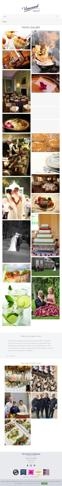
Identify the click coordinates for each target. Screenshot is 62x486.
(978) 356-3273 (31, 460)
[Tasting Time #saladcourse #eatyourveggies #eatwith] (18, 432)
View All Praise (11, 356)
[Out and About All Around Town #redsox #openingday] (18, 405)
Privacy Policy (25, 483)
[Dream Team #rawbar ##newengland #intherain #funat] (18, 379)
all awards (29, 477)
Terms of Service (35, 483)
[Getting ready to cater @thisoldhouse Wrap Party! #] (44, 405)
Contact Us (31, 462)
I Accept (44, 483)
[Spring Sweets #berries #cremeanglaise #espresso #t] (44, 379)
